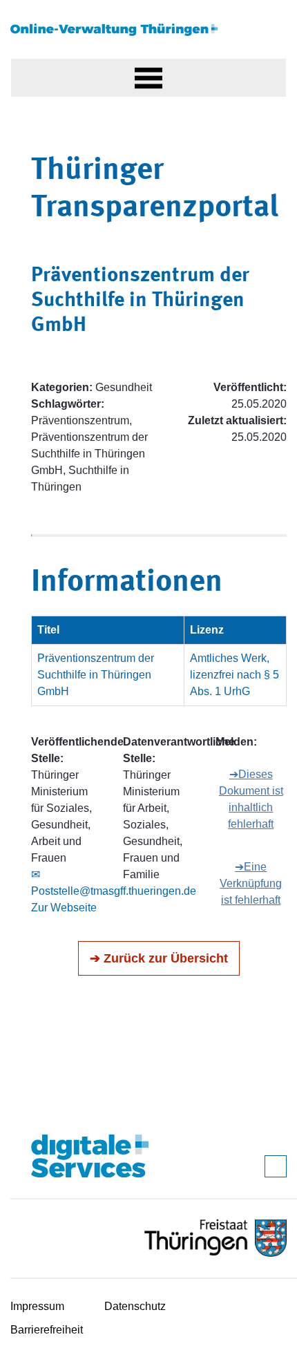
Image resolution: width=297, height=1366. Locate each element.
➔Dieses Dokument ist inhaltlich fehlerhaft (251, 799)
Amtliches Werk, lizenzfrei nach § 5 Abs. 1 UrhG (234, 674)
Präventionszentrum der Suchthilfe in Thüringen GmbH (95, 674)
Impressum (37, 1306)
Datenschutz (135, 1306)
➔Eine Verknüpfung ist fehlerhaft (251, 883)
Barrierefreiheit (46, 1330)
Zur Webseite (64, 907)
